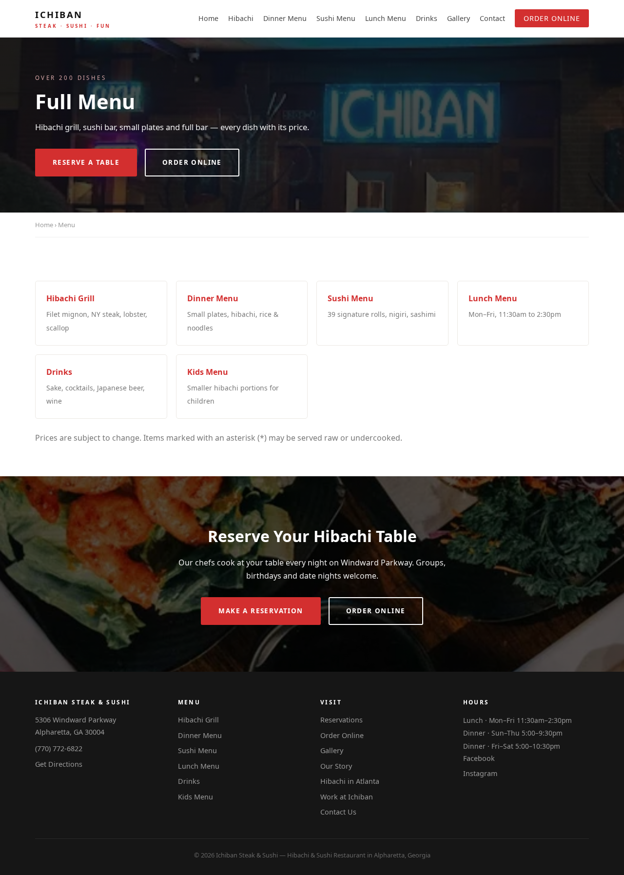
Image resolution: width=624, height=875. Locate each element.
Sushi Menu (335, 18)
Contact (492, 18)
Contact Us (338, 812)
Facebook (479, 758)
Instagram (480, 773)
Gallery (458, 18)
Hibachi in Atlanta (349, 781)
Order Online (552, 18)
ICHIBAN (73, 18)
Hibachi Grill (198, 719)
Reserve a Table (86, 162)
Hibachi (241, 18)
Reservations (341, 719)
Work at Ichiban (346, 796)
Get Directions (58, 764)
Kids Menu (195, 796)
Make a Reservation (260, 610)
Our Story (336, 766)
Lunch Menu (385, 18)
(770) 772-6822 (58, 748)
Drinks (426, 18)
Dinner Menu (285, 18)
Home (208, 18)
